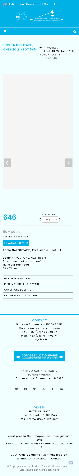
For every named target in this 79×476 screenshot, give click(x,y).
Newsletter (34, 4)
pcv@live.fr (39, 339)
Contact (49, 4)
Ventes (39, 407)
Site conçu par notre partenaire (39, 469)
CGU (14, 455)
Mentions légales (55, 455)
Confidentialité (29, 455)
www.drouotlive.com (44, 419)
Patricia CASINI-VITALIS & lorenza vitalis (39, 372)
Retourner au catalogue (20, 295)
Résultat (52, 47)
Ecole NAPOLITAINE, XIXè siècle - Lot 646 (57, 52)
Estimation (16, 4)
